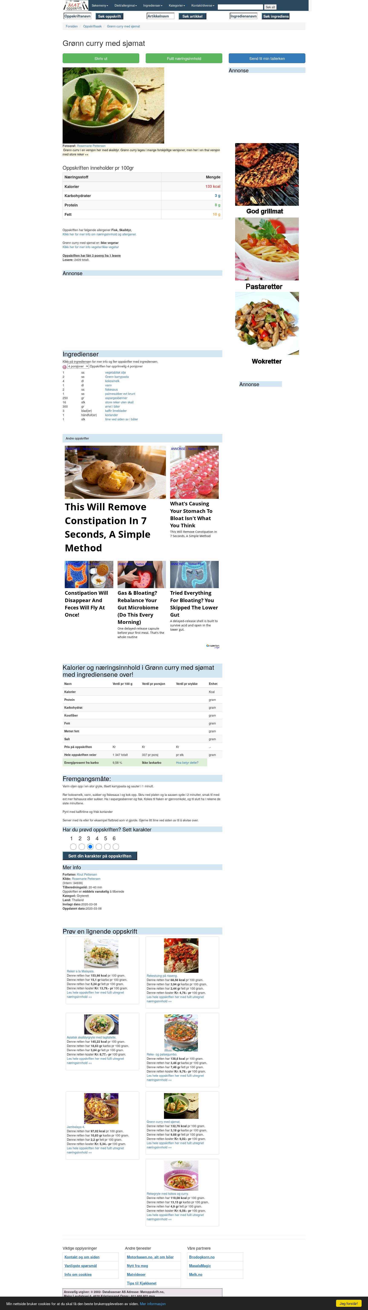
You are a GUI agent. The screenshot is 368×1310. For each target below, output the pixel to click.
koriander (111, 415)
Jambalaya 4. (76, 1127)
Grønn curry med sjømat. (163, 1121)
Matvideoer (136, 1274)
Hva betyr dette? (187, 762)
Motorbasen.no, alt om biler (150, 1256)
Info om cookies (78, 1274)
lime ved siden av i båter (121, 419)
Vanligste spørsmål (81, 1265)
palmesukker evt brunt (120, 393)
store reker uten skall (119, 402)
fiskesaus (111, 389)
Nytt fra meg (137, 1265)
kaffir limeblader (116, 410)
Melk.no (195, 1274)
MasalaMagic (200, 1265)
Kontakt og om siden (82, 1256)
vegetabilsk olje (115, 372)
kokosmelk (112, 381)
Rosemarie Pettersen (91, 146)
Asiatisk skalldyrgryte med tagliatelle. (91, 1037)
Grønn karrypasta (117, 376)
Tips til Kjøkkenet (142, 1283)
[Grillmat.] (267, 180)
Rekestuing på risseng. (162, 975)
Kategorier (176, 5)
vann (108, 385)
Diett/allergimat (125, 5)
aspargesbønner (116, 398)
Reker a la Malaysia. (80, 971)
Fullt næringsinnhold (184, 58)
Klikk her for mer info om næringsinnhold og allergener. (100, 234)
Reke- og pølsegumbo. (162, 1054)
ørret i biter (112, 406)
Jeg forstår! (349, 1303)
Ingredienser (151, 5)
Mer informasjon (153, 1303)
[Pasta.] (267, 254)
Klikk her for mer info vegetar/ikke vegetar (91, 247)
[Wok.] (267, 329)
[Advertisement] (142, 307)
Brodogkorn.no (202, 1256)
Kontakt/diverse (201, 5)
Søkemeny (99, 5)
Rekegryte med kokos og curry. (168, 1193)
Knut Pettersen (87, 874)
